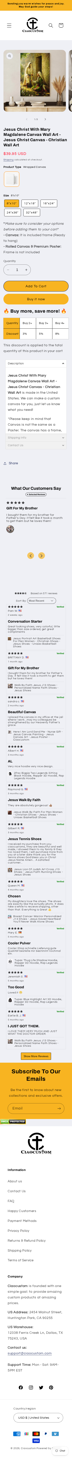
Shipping (8, 159)
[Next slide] (41, 555)
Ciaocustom (28, 1448)
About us (15, 1181)
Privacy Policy (18, 1231)
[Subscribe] (59, 1108)
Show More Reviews (36, 1056)
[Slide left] (26, 119)
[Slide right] (45, 119)
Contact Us (17, 1191)
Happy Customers (22, 1211)
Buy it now (36, 299)
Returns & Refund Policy (27, 1240)
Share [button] (13, 463)
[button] (9, 25)
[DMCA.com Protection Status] (13, 1123)
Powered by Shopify (48, 1448)
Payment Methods (22, 1221)
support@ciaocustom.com (30, 1353)
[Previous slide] (30, 555)
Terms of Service (21, 1260)
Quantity (9, 261)
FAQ (11, 1201)
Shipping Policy (20, 1250)
